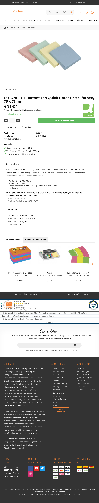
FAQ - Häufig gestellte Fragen (84, 376)
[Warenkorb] (92, 12)
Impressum (58, 405)
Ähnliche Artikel (13, 240)
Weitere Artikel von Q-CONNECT (23, 201)
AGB (55, 402)
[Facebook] (30, 468)
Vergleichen (11, 127)
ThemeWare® (74, 494)
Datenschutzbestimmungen (37, 350)
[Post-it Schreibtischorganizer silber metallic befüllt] (49, 255)
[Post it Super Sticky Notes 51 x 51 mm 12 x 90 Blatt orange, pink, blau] (20, 255)
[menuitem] (92, 12)
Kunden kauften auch (35, 240)
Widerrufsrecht (60, 399)
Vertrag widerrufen (61, 410)
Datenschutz (83, 384)
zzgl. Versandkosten (35, 110)
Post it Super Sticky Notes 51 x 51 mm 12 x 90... (20, 274)
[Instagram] (30, 474)
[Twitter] (42, 468)
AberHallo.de (9, 448)
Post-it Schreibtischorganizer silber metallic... (49, 274)
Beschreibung (12, 164)
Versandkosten (45, 489)
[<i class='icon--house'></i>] (6, 21)
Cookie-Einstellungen (83, 370)
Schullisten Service (58, 379)
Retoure (56, 374)
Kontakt (56, 390)
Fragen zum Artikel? (17, 199)
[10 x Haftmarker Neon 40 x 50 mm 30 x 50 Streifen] (79, 255)
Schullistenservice (12, 417)
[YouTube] (36, 468)
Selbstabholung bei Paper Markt (60, 385)
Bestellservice (32, 417)
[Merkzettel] (86, 12)
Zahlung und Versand (58, 394)
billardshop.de (16, 445)
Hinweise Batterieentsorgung (86, 388)
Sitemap (81, 380)
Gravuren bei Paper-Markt (58, 370)
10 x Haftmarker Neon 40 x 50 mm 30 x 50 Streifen (79, 274)
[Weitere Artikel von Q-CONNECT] (88, 110)
